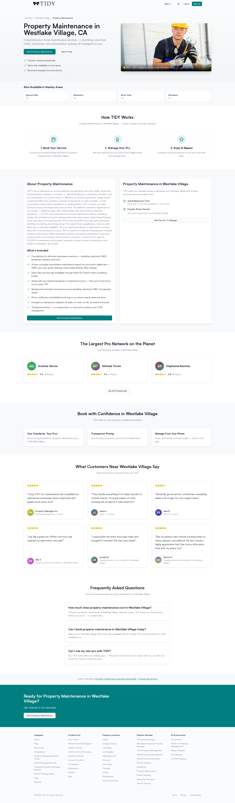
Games (71, 772)
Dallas (105, 739)
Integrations (39, 752)
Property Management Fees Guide (46, 757)
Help (36, 778)
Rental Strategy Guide (44, 774)
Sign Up (197, 4)
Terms (174, 795)
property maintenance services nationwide (115, 678)
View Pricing (66, 51)
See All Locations (110, 780)
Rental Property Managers (80, 743)
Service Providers (76, 760)
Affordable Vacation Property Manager (150, 744)
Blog (36, 743)
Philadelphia (108, 776)
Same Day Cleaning (145, 779)
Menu (167, 4)
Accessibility (195, 795)
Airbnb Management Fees (45, 763)
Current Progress (178, 758)
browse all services (148, 678)
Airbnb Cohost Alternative (80, 752)
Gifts (70, 776)
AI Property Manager (146, 739)
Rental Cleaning (144, 775)
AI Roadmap (176, 754)
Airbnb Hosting (75, 748)
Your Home (73, 739)
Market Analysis (178, 750)
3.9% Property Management (149, 750)
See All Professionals (117, 391)
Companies (73, 764)
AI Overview (176, 739)
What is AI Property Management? (179, 744)
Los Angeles (108, 752)
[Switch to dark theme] (178, 3)
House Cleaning (144, 763)
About (37, 739)
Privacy (183, 795)
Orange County (110, 743)
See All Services (144, 783)
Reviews (37, 782)
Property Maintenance (146, 771)
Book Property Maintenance (39, 51)
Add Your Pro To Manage (165, 220)
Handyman (141, 767)
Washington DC (110, 756)
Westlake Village (42, 18)
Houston (106, 760)
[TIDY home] (98, 4)
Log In (186, 4)
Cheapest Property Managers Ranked (47, 768)
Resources (39, 748)
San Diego (107, 764)
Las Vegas (107, 748)
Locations (28, 18)
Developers (73, 768)
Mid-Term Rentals (75, 756)
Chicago (106, 768)
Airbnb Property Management (150, 754)
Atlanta (106, 772)
